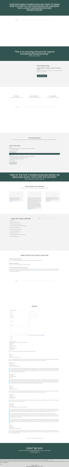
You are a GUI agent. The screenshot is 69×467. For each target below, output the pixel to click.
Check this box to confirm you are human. (36, 335)
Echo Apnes (47, 201)
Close (1, 464)
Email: (11, 313)
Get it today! (13, 152)
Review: (11, 325)
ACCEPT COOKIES (51, 460)
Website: (11, 315)
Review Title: (12, 317)
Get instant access (42, 75)
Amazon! (41, 438)
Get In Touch (34, 452)
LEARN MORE (46, 460)
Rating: (11, 321)
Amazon (41, 260)
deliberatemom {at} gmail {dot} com (36, 270)
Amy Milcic (11, 201)
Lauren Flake (29, 209)
